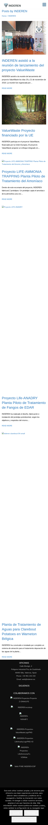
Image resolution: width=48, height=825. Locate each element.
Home (4, 16)
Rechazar (31, 813)
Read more (7, 88)
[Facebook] (20, 689)
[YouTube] (31, 689)
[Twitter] (26, 689)
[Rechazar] (45, 806)
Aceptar (16, 813)
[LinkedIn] (15, 689)
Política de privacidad (24, 819)
